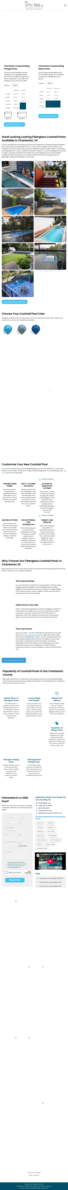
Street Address (10, 828)
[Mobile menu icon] (65, 5)
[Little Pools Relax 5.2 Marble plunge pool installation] (50, 229)
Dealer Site (40, 1184)
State (19, 835)
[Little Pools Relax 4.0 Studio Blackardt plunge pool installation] (18, 201)
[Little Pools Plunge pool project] (50, 174)
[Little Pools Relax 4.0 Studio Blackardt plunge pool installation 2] (50, 201)
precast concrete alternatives (33, 635)
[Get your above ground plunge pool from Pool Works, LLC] (50, 813)
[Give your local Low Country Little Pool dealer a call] (50, 808)
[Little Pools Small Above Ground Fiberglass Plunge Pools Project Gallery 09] (50, 256)
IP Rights (35, 1184)
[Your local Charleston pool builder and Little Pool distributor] (50, 810)
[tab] (6, 85)
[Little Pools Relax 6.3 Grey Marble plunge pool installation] (18, 229)
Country (19, 843)
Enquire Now (15, 880)
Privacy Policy (28, 1184)
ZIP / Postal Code (10, 842)
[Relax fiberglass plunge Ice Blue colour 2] (48, 271)
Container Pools (28, 1186)
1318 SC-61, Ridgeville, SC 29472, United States (36, 1188)
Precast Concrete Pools (39, 1186)
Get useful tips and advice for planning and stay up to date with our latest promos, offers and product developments (17, 864)
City (6, 835)
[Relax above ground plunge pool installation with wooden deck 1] (18, 256)
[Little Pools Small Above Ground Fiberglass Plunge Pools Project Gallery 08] (18, 283)
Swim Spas (48, 1186)
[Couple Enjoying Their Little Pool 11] (18, 174)
